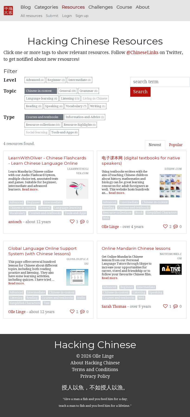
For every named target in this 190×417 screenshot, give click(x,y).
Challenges (101, 7)
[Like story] (72, 221)
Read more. (30, 189)
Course (124, 7)
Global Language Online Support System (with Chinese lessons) (42, 251)
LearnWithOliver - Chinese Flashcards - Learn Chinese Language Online (47, 160)
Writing (97, 106)
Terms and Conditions (95, 369)
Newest (155, 145)
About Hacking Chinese (95, 363)
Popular (176, 145)
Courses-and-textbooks (44, 117)
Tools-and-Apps (64, 132)
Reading (33, 106)
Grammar (88, 91)
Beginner (56, 80)
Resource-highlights (80, 124)
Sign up (82, 16)
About (142, 7)
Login (67, 16)
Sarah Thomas (114, 307)
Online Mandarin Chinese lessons (136, 248)
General (67, 91)
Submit (52, 16)
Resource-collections (43, 124)
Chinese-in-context (41, 91)
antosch (15, 222)
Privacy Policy (95, 376)
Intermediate (79, 80)
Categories (46, 7)
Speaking (54, 106)
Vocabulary (76, 106)
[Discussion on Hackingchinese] (82, 221)
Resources (73, 7)
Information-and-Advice (85, 117)
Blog (26, 7)
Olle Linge (110, 227)
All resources (31, 16)
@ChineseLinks (142, 52)
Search (140, 91)
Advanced (35, 80)
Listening (70, 98)
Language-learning (41, 98)
